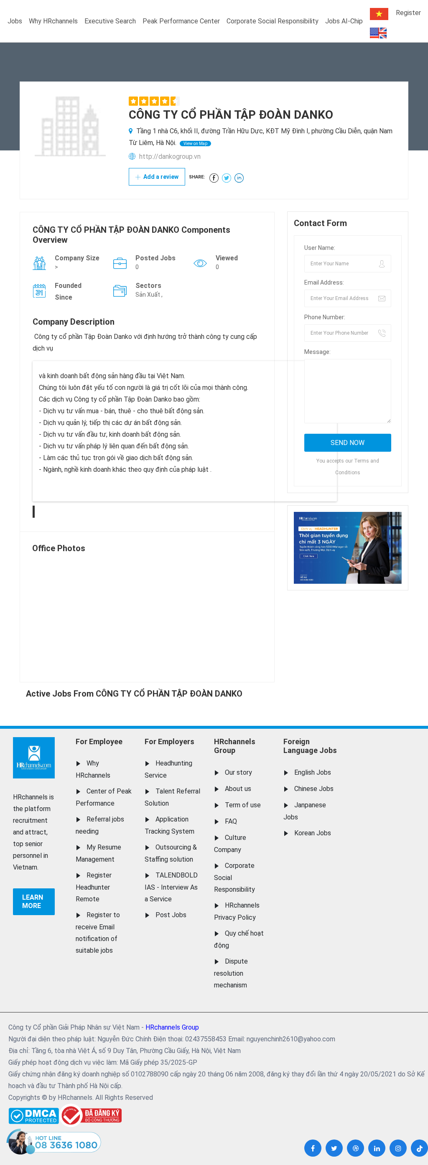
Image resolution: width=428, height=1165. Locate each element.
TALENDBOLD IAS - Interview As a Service (171, 887)
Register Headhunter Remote (94, 887)
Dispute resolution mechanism (231, 973)
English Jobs (312, 772)
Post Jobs (170, 915)
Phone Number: (324, 317)
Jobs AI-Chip (344, 21)
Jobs (15, 21)
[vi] (379, 14)
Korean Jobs (312, 833)
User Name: (319, 247)
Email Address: (324, 282)
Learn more (32, 901)
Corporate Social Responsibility (272, 21)
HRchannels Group (234, 746)
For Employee (99, 741)
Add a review (160, 176)
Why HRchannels (53, 21)
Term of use (243, 805)
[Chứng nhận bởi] (90, 1115)
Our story (238, 772)
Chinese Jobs (314, 789)
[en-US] (378, 33)
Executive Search (110, 21)
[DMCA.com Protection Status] (33, 1114)
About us (238, 789)
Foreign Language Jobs (310, 746)
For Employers (169, 741)
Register (408, 13)
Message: (317, 351)
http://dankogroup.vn (170, 156)
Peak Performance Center (181, 21)
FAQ (231, 821)
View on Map (195, 143)
